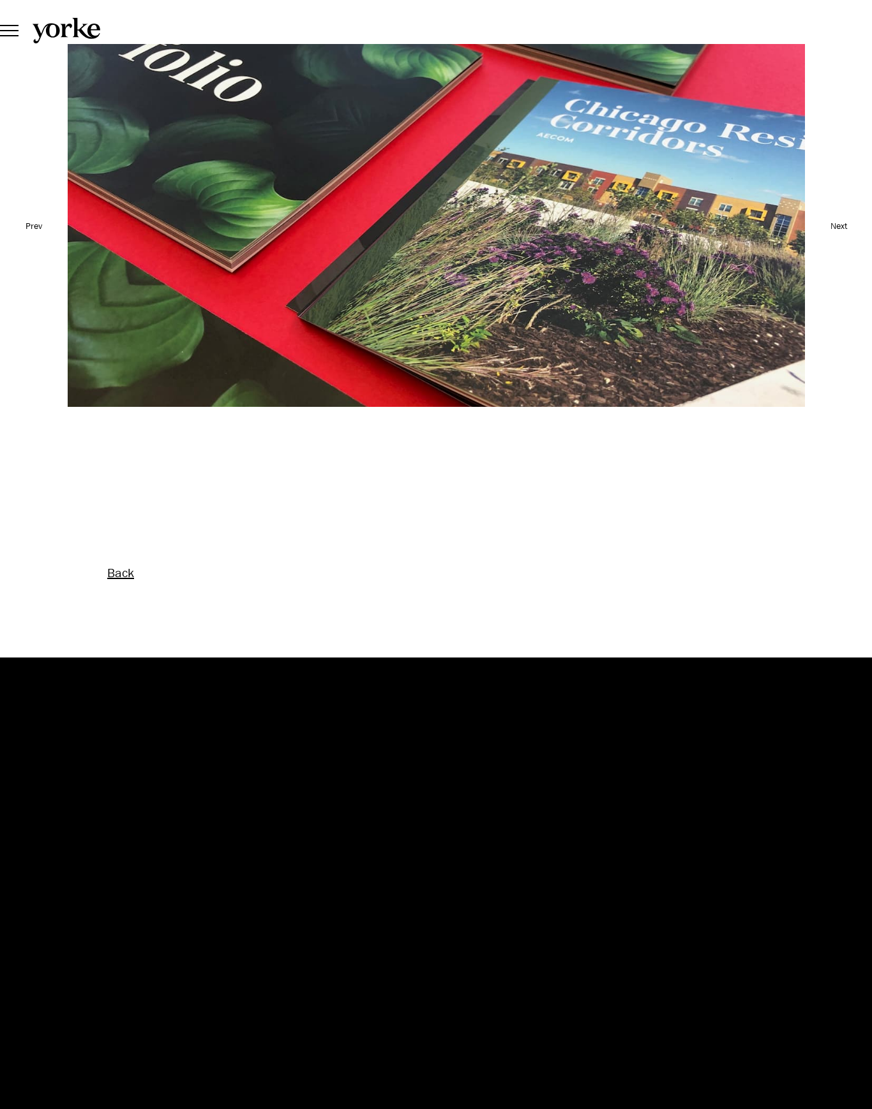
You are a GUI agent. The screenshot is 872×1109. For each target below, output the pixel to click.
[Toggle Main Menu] (9, 30)
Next (839, 226)
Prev (34, 226)
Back (120, 573)
